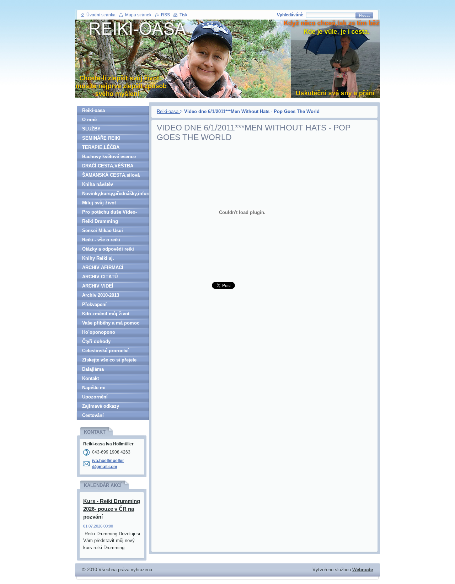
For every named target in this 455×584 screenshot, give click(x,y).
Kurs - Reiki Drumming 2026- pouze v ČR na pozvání (111, 509)
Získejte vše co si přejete (109, 360)
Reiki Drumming (100, 221)
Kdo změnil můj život (105, 313)
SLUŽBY (91, 129)
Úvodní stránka (101, 15)
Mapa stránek (138, 15)
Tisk (183, 15)
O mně (89, 119)
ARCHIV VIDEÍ (97, 286)
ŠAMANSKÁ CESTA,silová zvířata (111, 176)
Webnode (362, 569)
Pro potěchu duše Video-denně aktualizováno (109, 213)
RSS (165, 15)
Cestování (93, 415)
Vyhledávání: (290, 15)
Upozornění (95, 397)
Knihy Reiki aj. (98, 258)
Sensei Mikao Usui (102, 230)
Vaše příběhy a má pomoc (110, 323)
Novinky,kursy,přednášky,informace (115, 193)
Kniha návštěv (97, 184)
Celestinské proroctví (105, 350)
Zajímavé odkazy (100, 406)
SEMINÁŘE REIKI (101, 138)
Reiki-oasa (168, 111)
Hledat (364, 15)
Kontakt (90, 378)
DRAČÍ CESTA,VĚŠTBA (107, 165)
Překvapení (94, 304)
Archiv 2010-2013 (100, 295)
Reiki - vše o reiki (101, 239)
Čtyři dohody (96, 341)
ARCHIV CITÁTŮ (100, 276)
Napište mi (94, 387)
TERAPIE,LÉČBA (100, 147)
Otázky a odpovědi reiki (108, 249)
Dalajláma (93, 369)
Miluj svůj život (99, 202)
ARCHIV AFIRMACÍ (102, 267)
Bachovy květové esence (109, 156)
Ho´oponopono (98, 332)
